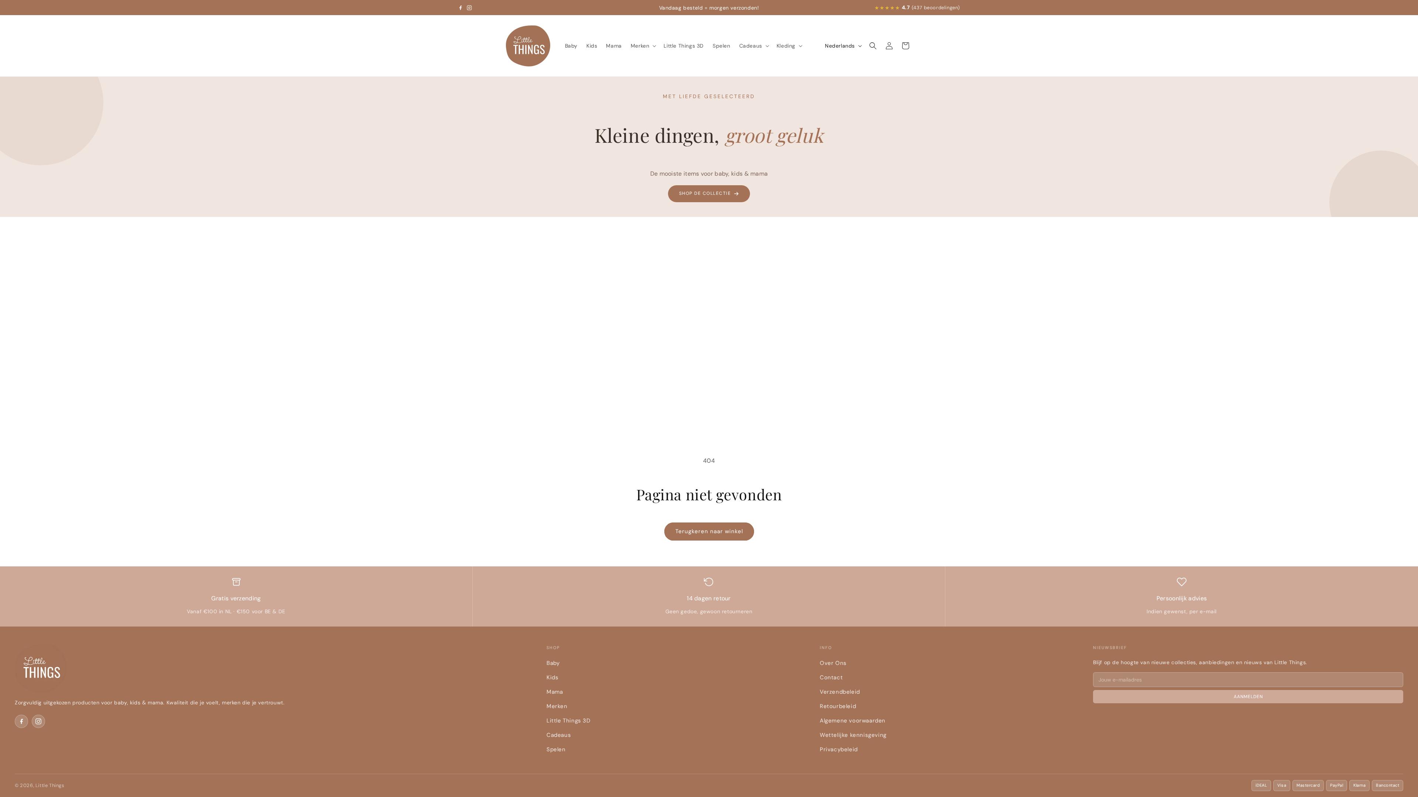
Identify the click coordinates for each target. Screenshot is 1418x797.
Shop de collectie (705, 193)
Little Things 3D (568, 720)
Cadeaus (559, 735)
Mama (555, 692)
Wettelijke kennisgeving (853, 735)
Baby (553, 663)
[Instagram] (469, 7)
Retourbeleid (838, 706)
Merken (557, 706)
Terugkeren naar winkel (709, 531)
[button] (643, 46)
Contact (831, 677)
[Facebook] (460, 7)
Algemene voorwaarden (853, 720)
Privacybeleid (839, 749)
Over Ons (833, 663)
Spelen (556, 749)
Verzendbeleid (840, 692)
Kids (552, 677)
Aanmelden (1248, 697)
